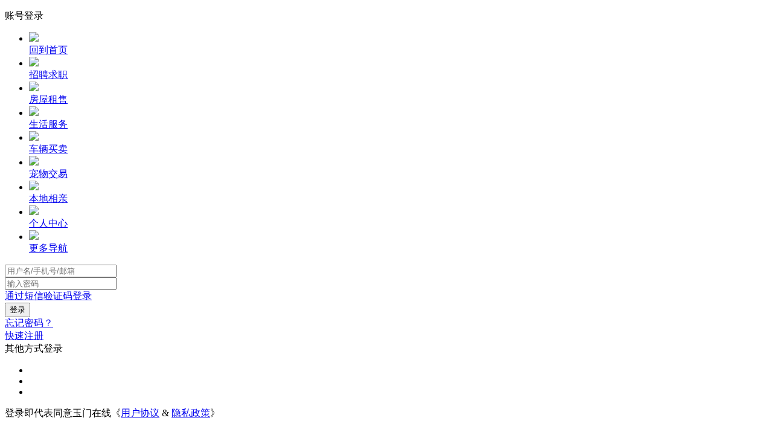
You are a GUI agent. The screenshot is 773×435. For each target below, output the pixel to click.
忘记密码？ (29, 323)
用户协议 (140, 413)
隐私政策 (191, 413)
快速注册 (24, 335)
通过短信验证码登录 (48, 296)
